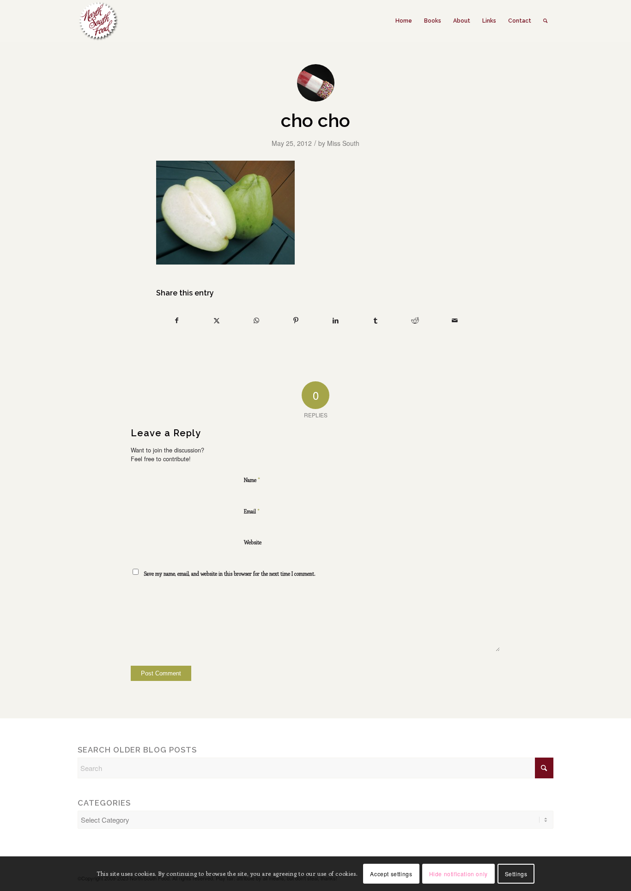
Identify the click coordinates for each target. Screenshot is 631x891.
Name (252, 479)
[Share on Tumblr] (375, 320)
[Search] (545, 20)
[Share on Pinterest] (296, 320)
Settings (516, 873)
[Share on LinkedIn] (335, 320)
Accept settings (391, 873)
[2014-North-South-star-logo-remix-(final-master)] (98, 20)
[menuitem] (403, 20)
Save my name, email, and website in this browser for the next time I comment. (230, 573)
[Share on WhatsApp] (256, 320)
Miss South (343, 143)
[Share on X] (216, 320)
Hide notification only (458, 873)
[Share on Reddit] (415, 320)
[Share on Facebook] (176, 320)
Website (252, 542)
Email (252, 511)
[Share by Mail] (454, 320)
